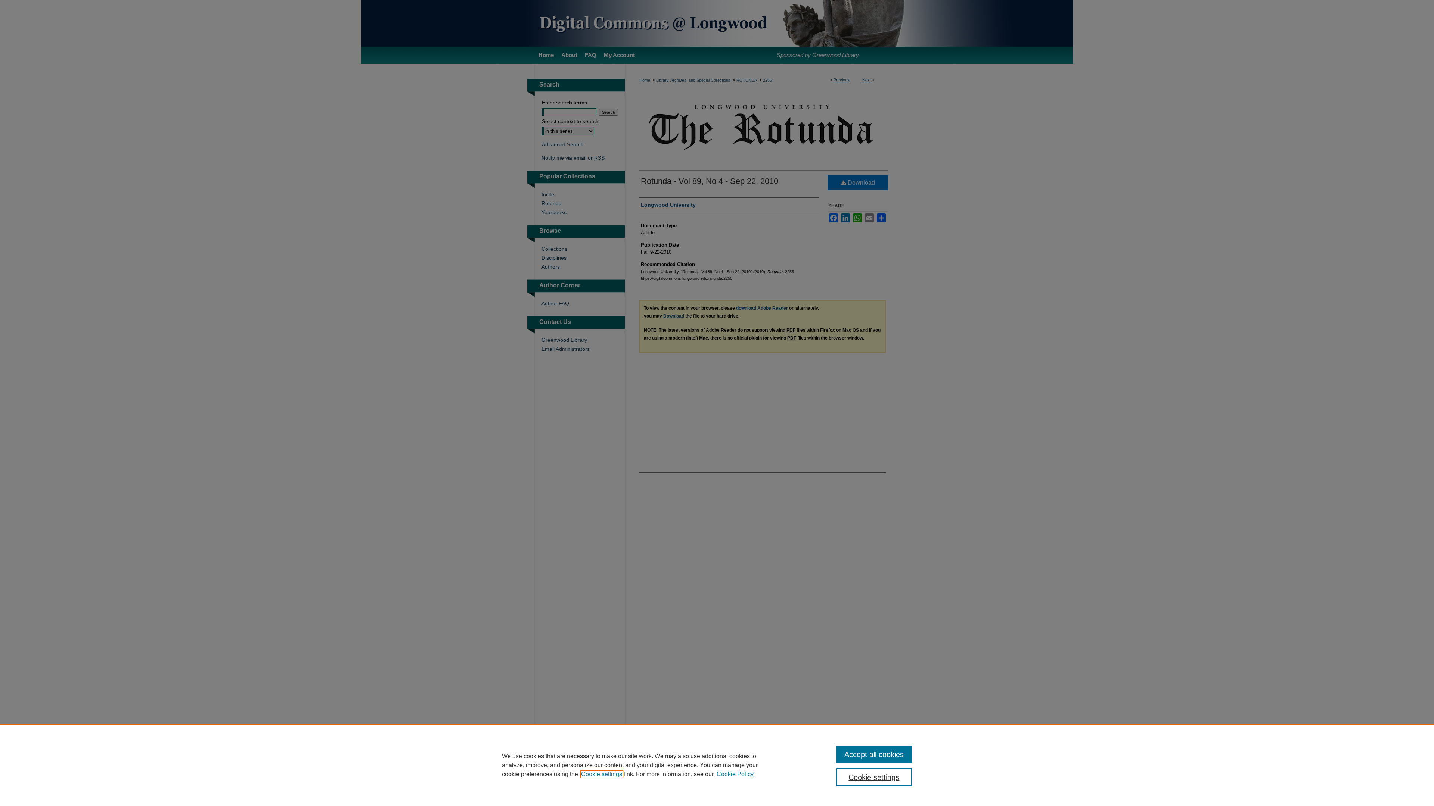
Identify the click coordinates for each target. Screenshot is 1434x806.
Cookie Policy (735, 774)
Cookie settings (601, 774)
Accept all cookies (874, 754)
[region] (717, 765)
